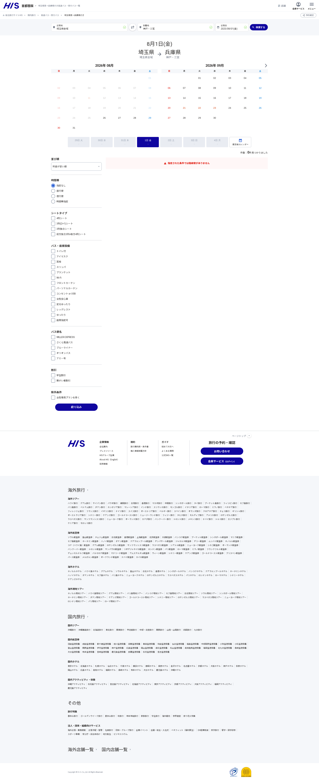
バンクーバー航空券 (77, 549)
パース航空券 (74, 557)
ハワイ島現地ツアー (97, 593)
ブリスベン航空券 (234, 553)
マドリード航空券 (119, 553)
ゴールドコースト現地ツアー (142, 597)
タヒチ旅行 (182, 515)
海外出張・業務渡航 (77, 730)
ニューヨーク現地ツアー (235, 597)
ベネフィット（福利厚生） (183, 730)
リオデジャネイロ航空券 (135, 549)
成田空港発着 (88, 644)
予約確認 (310, 15)
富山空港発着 (74, 648)
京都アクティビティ (183, 684)
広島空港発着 (132, 648)
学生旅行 (156, 716)
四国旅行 (187, 629)
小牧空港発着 (226, 644)
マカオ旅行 (157, 503)
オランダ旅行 (194, 511)
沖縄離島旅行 (84, 629)
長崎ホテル (123, 670)
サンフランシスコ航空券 (138, 545)
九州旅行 (198, 629)
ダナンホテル (88, 575)
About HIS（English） (109, 459)
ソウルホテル (121, 571)
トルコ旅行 (220, 519)
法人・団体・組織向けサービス (84, 725)
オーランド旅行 (132, 519)
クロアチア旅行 (210, 511)
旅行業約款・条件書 (140, 446)
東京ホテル (73, 666)
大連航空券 (167, 537)
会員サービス (298, 8)
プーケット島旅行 (213, 503)
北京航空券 (154, 537)
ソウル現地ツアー (209, 593)
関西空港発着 (88, 648)
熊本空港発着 (88, 652)
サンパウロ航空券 (113, 549)
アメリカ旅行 (212, 515)
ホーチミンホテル (238, 571)
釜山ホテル (135, 571)
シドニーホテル (237, 575)
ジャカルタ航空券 (183, 541)
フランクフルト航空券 (217, 549)
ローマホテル (221, 575)
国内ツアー (73, 625)
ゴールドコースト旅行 (127, 515)
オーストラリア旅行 (77, 515)
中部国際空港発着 (209, 644)
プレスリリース (106, 450)
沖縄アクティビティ (76, 684)
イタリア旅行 (191, 507)
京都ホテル (203, 666)
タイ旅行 (198, 503)
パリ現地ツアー (95, 601)
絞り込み (76, 407)
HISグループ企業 (107, 455)
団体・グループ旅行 (124, 730)
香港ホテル (160, 571)
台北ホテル (148, 571)
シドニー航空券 (175, 553)
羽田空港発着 (74, 644)
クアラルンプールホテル (216, 571)
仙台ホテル (113, 666)
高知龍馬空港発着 (193, 648)
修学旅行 (215, 730)
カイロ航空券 (142, 557)
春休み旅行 (73, 716)
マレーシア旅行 (131, 507)
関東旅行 (120, 629)
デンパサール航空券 (164, 541)
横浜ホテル (138, 666)
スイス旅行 (133, 511)
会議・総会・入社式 (160, 730)
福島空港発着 (193, 644)
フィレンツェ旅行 (76, 511)
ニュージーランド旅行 (150, 515)
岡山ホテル (73, 670)
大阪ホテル (216, 666)
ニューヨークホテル (135, 575)
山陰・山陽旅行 (174, 629)
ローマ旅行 (204, 507)
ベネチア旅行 (231, 507)
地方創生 (107, 734)
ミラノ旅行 (217, 507)
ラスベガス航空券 (160, 545)
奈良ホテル (241, 666)
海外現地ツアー (76, 588)
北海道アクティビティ (142, 684)
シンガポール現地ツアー (230, 593)
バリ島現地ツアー (135, 593)
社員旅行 (109, 730)
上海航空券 (142, 537)
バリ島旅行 (73, 507)
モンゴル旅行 (176, 507)
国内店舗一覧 (115, 749)
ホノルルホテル (75, 571)
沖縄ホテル (176, 670)
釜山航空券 (87, 537)
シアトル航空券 (177, 545)
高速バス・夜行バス (50, 15)
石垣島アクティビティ (97, 684)
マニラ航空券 (237, 537)
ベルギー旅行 (165, 511)
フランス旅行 (92, 511)
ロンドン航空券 (155, 549)
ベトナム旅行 (86, 507)
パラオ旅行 (113, 503)
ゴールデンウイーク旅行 (91, 716)
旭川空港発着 (120, 644)
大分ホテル (149, 670)
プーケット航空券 (199, 537)
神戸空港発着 (118, 648)
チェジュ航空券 (102, 537)
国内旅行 (32, 15)
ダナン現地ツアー (98, 597)
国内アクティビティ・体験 (81, 679)
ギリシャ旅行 (238, 511)
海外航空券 (73, 532)
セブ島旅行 (245, 503)
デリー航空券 (200, 541)
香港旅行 (146, 503)
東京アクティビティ (163, 684)
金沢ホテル (176, 666)
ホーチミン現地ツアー (78, 597)
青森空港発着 (149, 644)
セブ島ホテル (103, 575)
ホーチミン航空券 (90, 541)
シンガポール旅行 (183, 503)
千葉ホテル (125, 666)
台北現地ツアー (191, 593)
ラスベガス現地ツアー (212, 597)
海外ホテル (73, 566)
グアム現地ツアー (116, 593)
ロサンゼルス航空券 (116, 545)
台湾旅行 (135, 503)
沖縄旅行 (72, 629)
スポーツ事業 (74, 734)
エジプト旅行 (234, 519)
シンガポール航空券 (219, 537)
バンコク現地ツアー (154, 593)
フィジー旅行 (168, 515)
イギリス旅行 (107, 511)
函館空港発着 (134, 644)
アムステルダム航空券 (139, 553)
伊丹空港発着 (103, 648)
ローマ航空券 (183, 549)
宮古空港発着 (163, 652)
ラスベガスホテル (175, 575)
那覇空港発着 (134, 652)
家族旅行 (145, 716)
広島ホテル (85, 670)
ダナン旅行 (100, 507)
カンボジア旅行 (115, 507)
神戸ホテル (228, 666)
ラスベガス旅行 (75, 519)
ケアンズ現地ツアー (117, 597)
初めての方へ (168, 446)
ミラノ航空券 (198, 549)
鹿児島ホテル (162, 670)
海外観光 (166, 716)
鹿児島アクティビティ (77, 688)
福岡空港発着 (209, 648)
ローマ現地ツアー (112, 601)
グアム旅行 (85, 503)
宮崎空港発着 (103, 652)
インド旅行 (146, 507)
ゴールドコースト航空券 (212, 553)
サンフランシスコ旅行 (94, 519)
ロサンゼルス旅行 (229, 515)
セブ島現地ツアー (174, 593)
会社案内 (103, 446)
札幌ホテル (100, 666)
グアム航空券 (98, 545)
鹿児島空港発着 (119, 652)
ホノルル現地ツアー (77, 593)
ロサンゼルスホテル (156, 575)
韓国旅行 (124, 503)
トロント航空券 (96, 549)
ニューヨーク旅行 (115, 519)
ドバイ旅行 (208, 519)
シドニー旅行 (94, 515)
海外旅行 (76, 490)
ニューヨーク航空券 (196, 545)
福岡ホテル (111, 670)
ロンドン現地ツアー (77, 601)
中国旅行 (169, 503)
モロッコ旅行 (86, 523)
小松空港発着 (241, 644)
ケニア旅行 (73, 523)
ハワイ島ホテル (91, 571)
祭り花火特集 (189, 716)
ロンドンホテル (206, 575)
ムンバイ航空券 (215, 541)
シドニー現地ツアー (166, 597)
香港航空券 (129, 537)
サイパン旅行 (99, 503)
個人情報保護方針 (139, 450)
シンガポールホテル (177, 571)
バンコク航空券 (182, 537)
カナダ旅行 (147, 519)
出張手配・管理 (95, 730)
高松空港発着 (161, 648)
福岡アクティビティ (223, 684)
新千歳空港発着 (104, 644)
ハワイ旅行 (73, 503)
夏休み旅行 (110, 716)
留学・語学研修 (229, 730)
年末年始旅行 (132, 716)
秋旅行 (121, 716)
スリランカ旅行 (160, 507)
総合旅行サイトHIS (13, 15)
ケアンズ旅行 (109, 515)
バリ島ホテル (118, 575)
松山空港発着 (176, 648)
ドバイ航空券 (127, 557)
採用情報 (103, 463)
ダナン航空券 (122, 541)
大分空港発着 (74, 652)
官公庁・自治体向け (91, 734)
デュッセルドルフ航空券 (79, 553)
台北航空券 (116, 537)
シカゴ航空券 (214, 545)
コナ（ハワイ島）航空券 (79, 545)
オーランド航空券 (230, 545)
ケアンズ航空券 (192, 553)
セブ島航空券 (74, 541)
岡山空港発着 (147, 648)
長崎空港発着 (241, 648)
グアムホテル (107, 571)
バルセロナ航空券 (100, 553)
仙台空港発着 (178, 644)
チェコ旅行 (225, 511)
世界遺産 (177, 716)
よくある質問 (168, 450)
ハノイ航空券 (107, 541)
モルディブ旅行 (197, 515)
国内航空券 (73, 639)
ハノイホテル (74, 575)
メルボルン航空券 (90, 557)
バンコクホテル (196, 571)
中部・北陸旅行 (147, 629)
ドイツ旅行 (121, 511)
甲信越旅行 (132, 629)
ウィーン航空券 (159, 553)
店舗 (283, 5)
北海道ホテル (86, 666)
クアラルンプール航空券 (141, 541)
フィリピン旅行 (230, 503)
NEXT (266, 66)
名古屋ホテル (189, 666)
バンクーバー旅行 (163, 519)
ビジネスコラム (121, 734)
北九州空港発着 (225, 648)
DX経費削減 (203, 730)
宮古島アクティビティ (119, 684)
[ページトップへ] (249, 436)
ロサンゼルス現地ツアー (189, 597)
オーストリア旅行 (149, 511)
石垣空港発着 (149, 652)
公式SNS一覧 (167, 455)
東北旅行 (110, 629)
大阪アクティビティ (203, 684)
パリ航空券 (170, 549)
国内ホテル (73, 661)
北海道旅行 (98, 629)
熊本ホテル (136, 670)
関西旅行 (160, 629)
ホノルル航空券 (232, 541)
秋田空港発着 (163, 644)
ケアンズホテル (75, 579)
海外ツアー (73, 498)
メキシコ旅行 (194, 519)
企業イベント (142, 730)
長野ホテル (163, 666)
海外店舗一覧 (81, 749)
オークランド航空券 (110, 557)
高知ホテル (98, 670)
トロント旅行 (179, 519)
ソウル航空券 (74, 537)
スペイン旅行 (180, 511)
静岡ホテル (151, 666)
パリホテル (191, 575)
